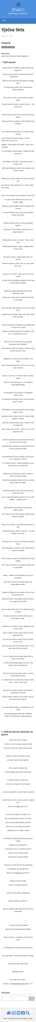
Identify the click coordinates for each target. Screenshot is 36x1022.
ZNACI (18, 10)
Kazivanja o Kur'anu (8, 47)
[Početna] (18, 4)
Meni (4, 20)
